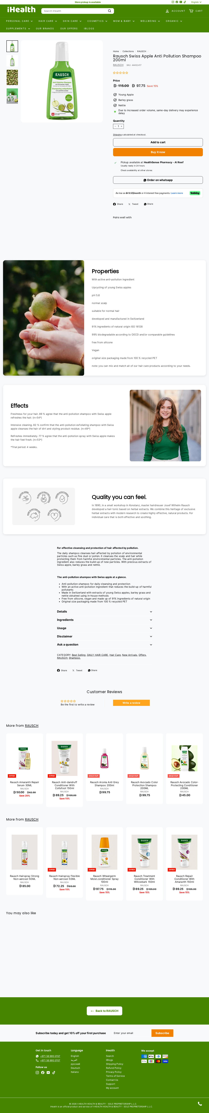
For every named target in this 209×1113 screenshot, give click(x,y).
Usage (61, 628)
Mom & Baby (122, 21)
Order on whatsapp (159, 180)
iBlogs (89, 28)
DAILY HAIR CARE (97, 654)
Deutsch (75, 1067)
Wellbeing (148, 21)
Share (150, 204)
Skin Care (71, 21)
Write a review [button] (131, 702)
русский (75, 1063)
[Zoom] (62, 81)
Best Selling (79, 654)
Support (110, 1083)
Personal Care (18, 21)
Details (62, 611)
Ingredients (65, 620)
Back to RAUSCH (106, 1010)
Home (116, 51)
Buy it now (158, 152)
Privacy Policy (113, 1071)
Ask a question (67, 644)
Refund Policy (113, 1067)
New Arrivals (129, 654)
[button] (120, 72)
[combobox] (77, 11)
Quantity (119, 120)
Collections (128, 51)
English (75, 1056)
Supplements (17, 28)
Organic (173, 21)
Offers (142, 654)
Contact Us (112, 1079)
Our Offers (69, 28)
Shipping (117, 134)
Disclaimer (64, 636)
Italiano (75, 1071)
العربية (74, 1060)
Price (116, 80)
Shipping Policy (114, 1063)
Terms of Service (115, 1075)
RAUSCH (141, 51)
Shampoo (74, 657)
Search (110, 1056)
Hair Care (46, 21)
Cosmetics (96, 21)
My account (112, 1087)
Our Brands (45, 28)
